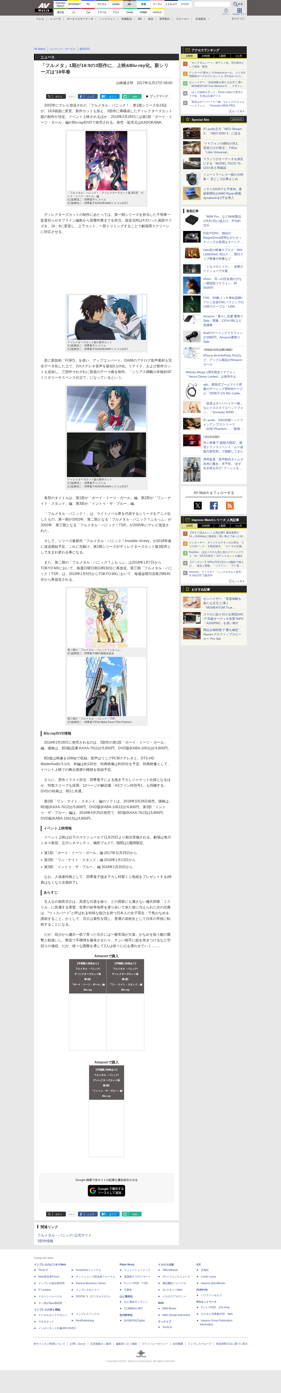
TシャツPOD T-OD (136, 1283)
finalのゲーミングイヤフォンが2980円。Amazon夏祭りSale (223, 337)
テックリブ (164, 1321)
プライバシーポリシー (155, 1343)
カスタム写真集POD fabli (217, 1314)
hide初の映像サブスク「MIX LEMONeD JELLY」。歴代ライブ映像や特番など (223, 254)
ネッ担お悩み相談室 (50, 1303)
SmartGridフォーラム (88, 1270)
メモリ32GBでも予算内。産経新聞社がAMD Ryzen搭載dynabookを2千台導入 (222, 193)
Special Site (200, 119)
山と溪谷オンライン (136, 1301)
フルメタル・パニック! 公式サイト (64, 1235)
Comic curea (208, 1276)
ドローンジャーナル (50, 1296)
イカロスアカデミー (174, 1296)
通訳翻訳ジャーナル (174, 1283)
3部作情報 (45, 1241)
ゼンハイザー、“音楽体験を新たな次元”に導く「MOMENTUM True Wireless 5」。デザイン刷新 (217, 86)
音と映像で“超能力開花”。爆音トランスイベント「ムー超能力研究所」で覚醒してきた (223, 447)
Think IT (43, 1270)
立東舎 (128, 1289)
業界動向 (164, 18)
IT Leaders (44, 1289)
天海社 (205, 1270)
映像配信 (126, 18)
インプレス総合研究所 (51, 1283)
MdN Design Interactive (176, 1315)
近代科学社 (126, 1315)
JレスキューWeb (172, 1289)
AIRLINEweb (170, 1270)
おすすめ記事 (201, 589)
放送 (150, 18)
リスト (71, 96)
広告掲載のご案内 (100, 1343)
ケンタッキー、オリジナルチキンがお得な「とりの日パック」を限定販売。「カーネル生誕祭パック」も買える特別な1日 (216, 546)
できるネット (46, 1321)
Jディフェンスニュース (176, 1276)
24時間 (206, 56)
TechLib (167, 1327)
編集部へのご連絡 (126, 1343)
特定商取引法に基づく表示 (232, 1343)
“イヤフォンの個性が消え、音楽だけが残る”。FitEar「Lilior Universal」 (222, 148)
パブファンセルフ (211, 1295)
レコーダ (55, 18)
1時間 (189, 56)
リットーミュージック (137, 1270)
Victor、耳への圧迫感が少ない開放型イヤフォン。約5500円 (222, 283)
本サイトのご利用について (49, 1343)
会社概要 (178, 1343)
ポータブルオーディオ (80, 18)
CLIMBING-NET (133, 1308)
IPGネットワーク (206, 1301)
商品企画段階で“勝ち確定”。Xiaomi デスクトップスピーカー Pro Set (222, 634)
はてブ (112, 96)
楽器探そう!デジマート (137, 1276)
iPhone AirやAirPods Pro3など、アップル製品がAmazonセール (222, 360)
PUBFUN (202, 1289)
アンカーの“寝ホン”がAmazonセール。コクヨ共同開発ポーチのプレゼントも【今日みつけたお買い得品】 (217, 76)
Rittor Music (127, 1264)
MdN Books (169, 1308)
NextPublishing (85, 1320)
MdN (161, 1303)
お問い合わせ (78, 1343)
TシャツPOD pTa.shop (215, 1307)
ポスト (59, 96)
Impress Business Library (91, 1283)
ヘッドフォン (107, 18)
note (134, 96)
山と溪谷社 (126, 1296)
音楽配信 (200, 18)
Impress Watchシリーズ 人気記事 (215, 520)
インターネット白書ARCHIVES (57, 1328)
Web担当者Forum (48, 1276)
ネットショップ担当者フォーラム (95, 1276)
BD (140, 18)
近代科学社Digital (134, 1320)
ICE (198, 1264)
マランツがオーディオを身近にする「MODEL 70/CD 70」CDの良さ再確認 (223, 163)
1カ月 (238, 56)
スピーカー (182, 18)
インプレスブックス (87, 1314)
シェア (90, 96)
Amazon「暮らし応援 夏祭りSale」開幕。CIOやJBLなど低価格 (223, 320)
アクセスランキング (205, 50)
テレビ (40, 18)
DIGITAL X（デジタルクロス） (94, 1296)
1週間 (222, 56)
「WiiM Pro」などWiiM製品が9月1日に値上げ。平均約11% (222, 221)
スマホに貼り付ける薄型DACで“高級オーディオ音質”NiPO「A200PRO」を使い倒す (223, 619)
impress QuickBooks (213, 1283)
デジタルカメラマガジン (52, 1315)
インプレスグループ (199, 1343)
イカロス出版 (166, 1264)
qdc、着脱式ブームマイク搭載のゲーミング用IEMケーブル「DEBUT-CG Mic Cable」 (223, 389)
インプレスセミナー (87, 1289)
